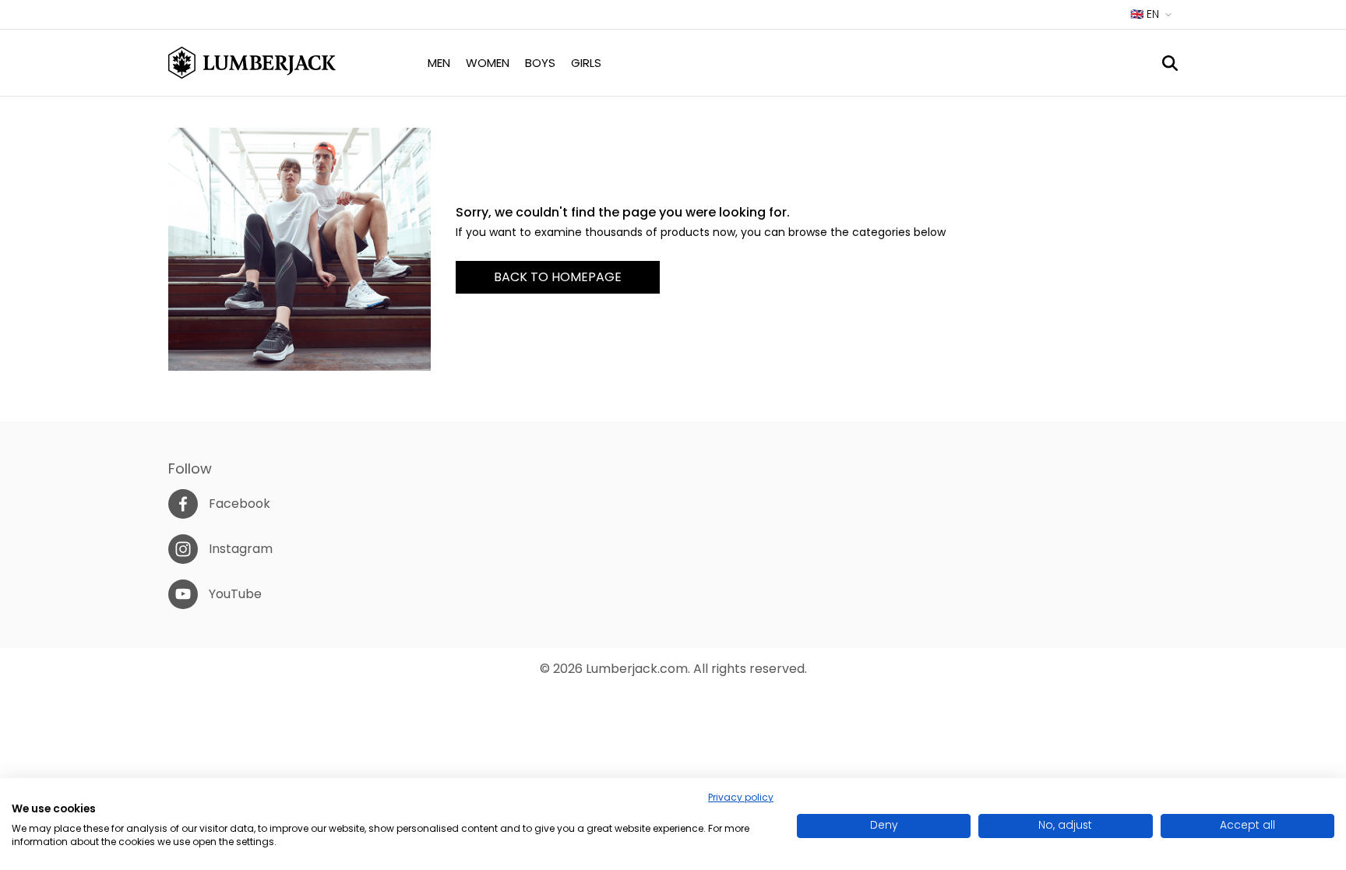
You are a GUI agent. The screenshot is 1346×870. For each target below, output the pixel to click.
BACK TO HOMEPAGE (558, 277)
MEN (439, 63)
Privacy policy (740, 797)
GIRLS (586, 63)
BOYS (540, 63)
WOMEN (487, 63)
